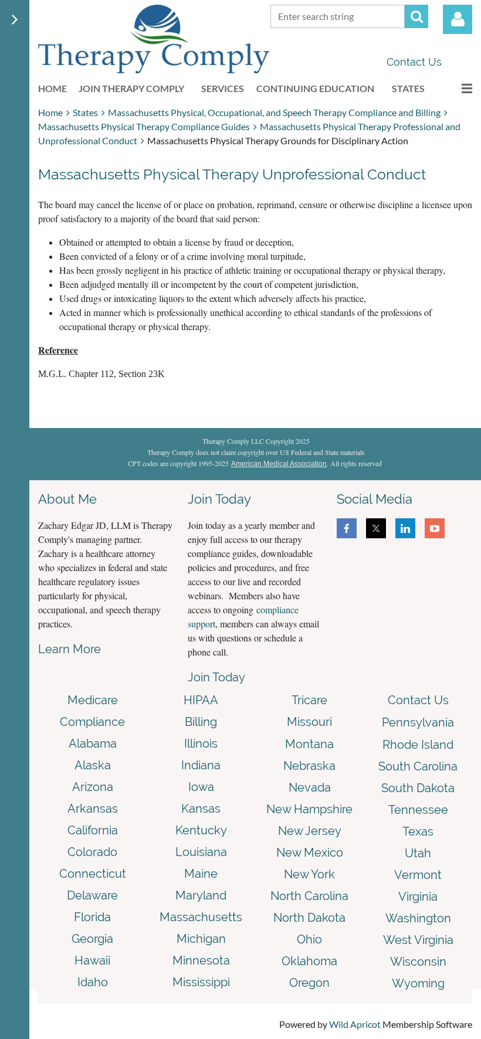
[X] (376, 528)
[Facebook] (347, 528)
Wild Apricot (355, 1024)
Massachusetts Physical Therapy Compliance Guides (144, 126)
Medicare (92, 700)
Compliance (92, 722)
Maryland (200, 895)
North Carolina (309, 896)
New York (309, 874)
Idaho (92, 982)
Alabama (93, 743)
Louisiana (201, 852)
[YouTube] (435, 528)
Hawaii (92, 960)
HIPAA (201, 700)
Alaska (92, 765)
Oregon (309, 983)
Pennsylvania (418, 722)
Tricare (309, 700)
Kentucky (201, 830)
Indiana (201, 765)
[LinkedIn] (405, 528)
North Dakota (309, 918)
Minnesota (201, 960)
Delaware (92, 895)
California (92, 830)
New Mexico (309, 853)
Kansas (201, 809)
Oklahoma (309, 961)
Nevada (310, 787)
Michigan (201, 939)
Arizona (92, 787)
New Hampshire (309, 809)
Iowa (201, 787)
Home (50, 112)
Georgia (92, 939)
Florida (92, 917)
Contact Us (414, 62)
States (85, 112)
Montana (309, 744)
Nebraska (309, 766)
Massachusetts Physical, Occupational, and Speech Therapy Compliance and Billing (274, 112)
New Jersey (309, 831)
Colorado (92, 852)
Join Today (216, 677)
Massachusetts (201, 917)
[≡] (454, 88)
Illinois (201, 743)
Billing (201, 722)
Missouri (309, 722)
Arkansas (92, 809)
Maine (201, 874)
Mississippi (201, 982)
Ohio (309, 939)
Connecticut (92, 874)
